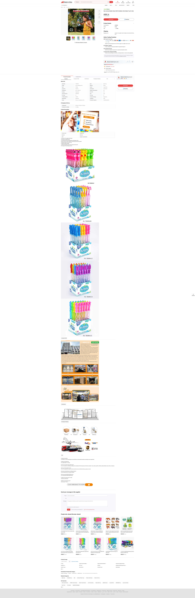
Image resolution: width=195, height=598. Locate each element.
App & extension (121, 5)
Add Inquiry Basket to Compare (81, 42)
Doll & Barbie (118, 567)
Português (80, 591)
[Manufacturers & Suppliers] (66, 2)
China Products (78, 590)
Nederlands (99, 591)
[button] (112, 79)
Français (84, 591)
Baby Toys (63, 577)
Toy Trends (69, 585)
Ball (74, 577)
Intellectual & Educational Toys (120, 565)
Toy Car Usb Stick (125, 582)
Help (116, 5)
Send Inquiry (111, 19)
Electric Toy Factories (82, 582)
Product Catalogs (75, 561)
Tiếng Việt (120, 591)
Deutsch (96, 591)
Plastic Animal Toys (89, 577)
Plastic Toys (67, 7)
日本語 (109, 591)
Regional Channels (109, 590)
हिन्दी (111, 591)
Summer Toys (63, 567)
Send (68, 509)
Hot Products (72, 590)
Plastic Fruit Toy (96, 577)
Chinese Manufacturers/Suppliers (85, 590)
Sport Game (81, 567)
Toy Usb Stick (112, 582)
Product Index (115, 590)
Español (77, 591)
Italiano (92, 591)
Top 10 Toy (63, 585)
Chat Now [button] (127, 19)
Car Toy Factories (90, 582)
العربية (103, 591)
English (74, 591)
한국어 (106, 591)
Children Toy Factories (73, 582)
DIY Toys (80, 565)
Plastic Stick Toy (98, 582)
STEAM (99, 565)
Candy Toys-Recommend (101, 563)
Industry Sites (104, 590)
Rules (133, 5)
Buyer (111, 5)
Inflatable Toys (69, 577)
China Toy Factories (65, 582)
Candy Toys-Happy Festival (120, 563)
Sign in (133, 2)
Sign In (105, 72)
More (62, 587)
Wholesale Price (99, 590)
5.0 (121, 78)
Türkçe (117, 591)
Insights (123, 590)
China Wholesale (93, 590)
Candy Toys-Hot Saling (82, 563)
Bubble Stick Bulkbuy (76, 585)
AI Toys (62, 563)
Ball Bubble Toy (118, 582)
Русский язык (88, 591)
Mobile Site (119, 590)
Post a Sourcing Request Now (89, 509)
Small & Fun (63, 565)
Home (62, 7)
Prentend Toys (100, 567)
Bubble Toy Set (105, 582)
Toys (64, 7)
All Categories (64, 5)
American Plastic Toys (80, 577)
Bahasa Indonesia (125, 591)
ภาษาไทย (114, 591)
